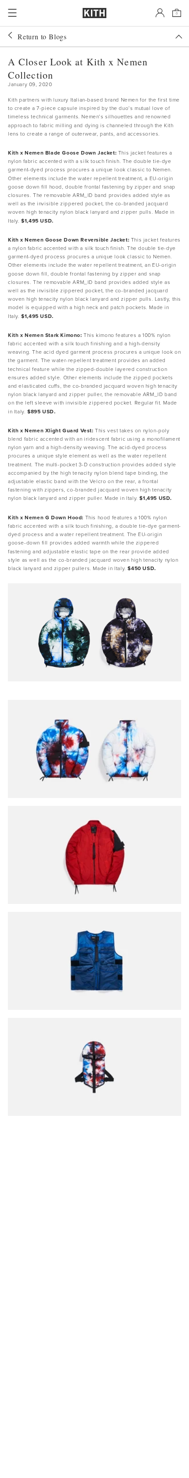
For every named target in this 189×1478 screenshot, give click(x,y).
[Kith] (94, 13)
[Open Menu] (12, 12)
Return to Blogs (42, 36)
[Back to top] (179, 36)
